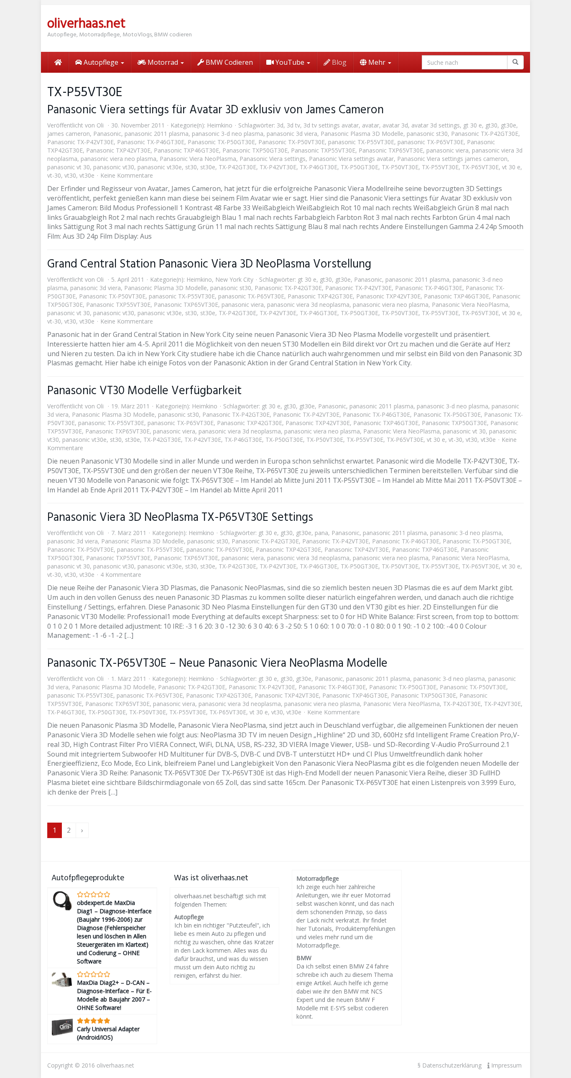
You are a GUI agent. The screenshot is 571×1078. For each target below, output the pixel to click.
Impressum (505, 1065)
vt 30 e (511, 167)
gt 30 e (472, 125)
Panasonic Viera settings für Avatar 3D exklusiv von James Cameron (215, 110)
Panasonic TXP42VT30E (118, 150)
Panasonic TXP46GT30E (186, 150)
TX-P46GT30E (318, 167)
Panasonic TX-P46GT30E (150, 142)
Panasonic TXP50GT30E (255, 150)
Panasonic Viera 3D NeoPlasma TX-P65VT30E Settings (180, 517)
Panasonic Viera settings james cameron (452, 159)
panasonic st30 (427, 134)
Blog (338, 62)
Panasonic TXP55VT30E (323, 150)
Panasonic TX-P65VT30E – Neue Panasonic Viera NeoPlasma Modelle (217, 663)
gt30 (491, 125)
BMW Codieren (228, 62)
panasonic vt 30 (68, 167)
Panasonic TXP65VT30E (391, 150)
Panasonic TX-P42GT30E (484, 134)
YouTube (290, 62)
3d (280, 125)
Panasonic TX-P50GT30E (221, 142)
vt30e (86, 175)
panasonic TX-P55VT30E (361, 142)
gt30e (508, 125)
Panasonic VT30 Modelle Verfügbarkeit (144, 391)
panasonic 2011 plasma (157, 134)
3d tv (293, 125)
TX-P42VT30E (278, 167)
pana (321, 533)
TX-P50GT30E (359, 167)
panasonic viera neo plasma (118, 159)
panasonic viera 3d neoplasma (308, 304)
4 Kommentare (120, 575)
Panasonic (107, 134)
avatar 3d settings (435, 125)
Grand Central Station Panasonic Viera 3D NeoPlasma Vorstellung (209, 264)
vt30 (70, 175)
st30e (207, 167)
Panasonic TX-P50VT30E (291, 142)
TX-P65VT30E (480, 167)
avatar (370, 125)
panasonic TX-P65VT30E (431, 142)
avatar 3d (395, 125)
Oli (100, 125)
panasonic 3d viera (292, 134)
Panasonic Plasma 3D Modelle (362, 134)
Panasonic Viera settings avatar (351, 159)
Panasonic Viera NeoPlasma (198, 159)
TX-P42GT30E (237, 167)
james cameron (68, 134)
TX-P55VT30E (440, 167)
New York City (234, 279)
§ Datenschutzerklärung (450, 1065)
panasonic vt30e (160, 167)
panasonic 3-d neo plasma (227, 134)
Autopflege (101, 62)
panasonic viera (447, 150)
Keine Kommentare (126, 175)
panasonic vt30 (113, 167)
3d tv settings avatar (331, 125)
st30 (191, 167)
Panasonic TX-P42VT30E (80, 142)
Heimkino (219, 125)
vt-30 (54, 175)
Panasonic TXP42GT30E (320, 296)
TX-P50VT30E (400, 167)
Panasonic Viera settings (273, 159)
